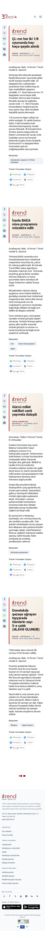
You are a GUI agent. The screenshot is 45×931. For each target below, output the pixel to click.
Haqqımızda (6, 844)
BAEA (13, 349)
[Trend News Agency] (9, 797)
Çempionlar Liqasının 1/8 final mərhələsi (23, 161)
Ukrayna (14, 725)
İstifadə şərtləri (8, 872)
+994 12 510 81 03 (8, 816)
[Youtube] (20, 896)
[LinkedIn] (32, 896)
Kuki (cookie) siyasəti (10, 883)
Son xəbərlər (7, 831)
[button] (4, 27)
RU (27, 927)
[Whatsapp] (4, 896)
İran (12, 344)
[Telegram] (26, 896)
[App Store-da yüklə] (12, 906)
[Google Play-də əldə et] (31, 906)
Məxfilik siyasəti (8, 876)
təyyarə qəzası (27, 725)
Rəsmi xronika (7, 835)
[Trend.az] (9, 17)
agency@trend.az (8, 819)
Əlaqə (4, 852)
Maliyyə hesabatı (8, 863)
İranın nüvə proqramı (26, 344)
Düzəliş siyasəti (8, 859)
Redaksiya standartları (11, 855)
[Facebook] (10, 896)
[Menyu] (40, 16)
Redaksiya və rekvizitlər (11, 848)
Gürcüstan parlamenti (19, 552)
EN (18, 927)
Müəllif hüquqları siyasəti (11, 880)
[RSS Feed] (37, 896)
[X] (15, 896)
